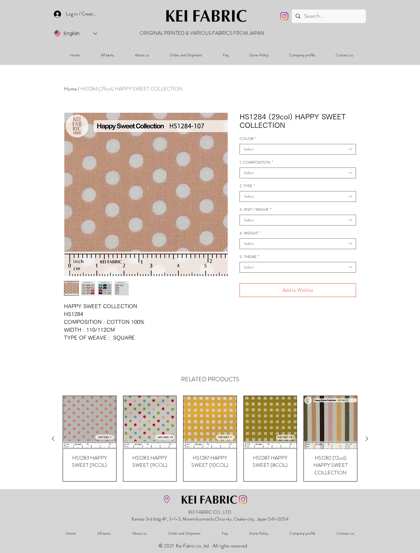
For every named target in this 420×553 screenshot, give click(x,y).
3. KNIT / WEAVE (255, 209)
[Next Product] (367, 439)
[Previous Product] (53, 439)
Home (70, 88)
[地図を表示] (166, 499)
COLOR (248, 138)
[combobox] (298, 149)
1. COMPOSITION (256, 162)
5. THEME (249, 256)
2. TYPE (247, 186)
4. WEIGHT (250, 233)
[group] (210, 438)
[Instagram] (284, 16)
